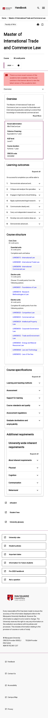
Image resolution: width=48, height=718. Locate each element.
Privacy (10, 709)
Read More (37, 116)
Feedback (11, 662)
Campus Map (12, 697)
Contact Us (12, 674)
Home (4, 18)
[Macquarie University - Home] (7, 9)
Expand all (36, 171)
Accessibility (12, 685)
